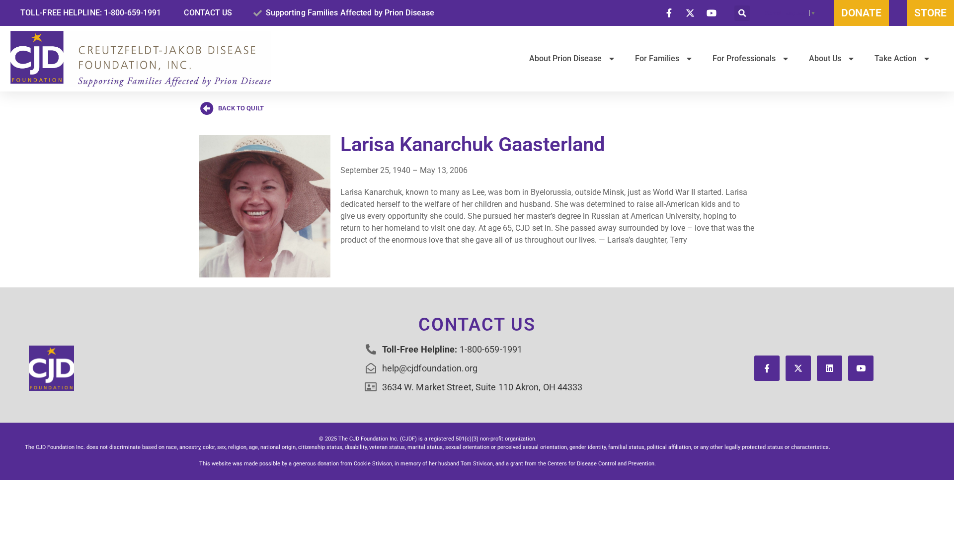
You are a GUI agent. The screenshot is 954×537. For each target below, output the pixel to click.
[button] (742, 13)
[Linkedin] (829, 368)
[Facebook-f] (767, 368)
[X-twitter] (798, 368)
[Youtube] (861, 368)
